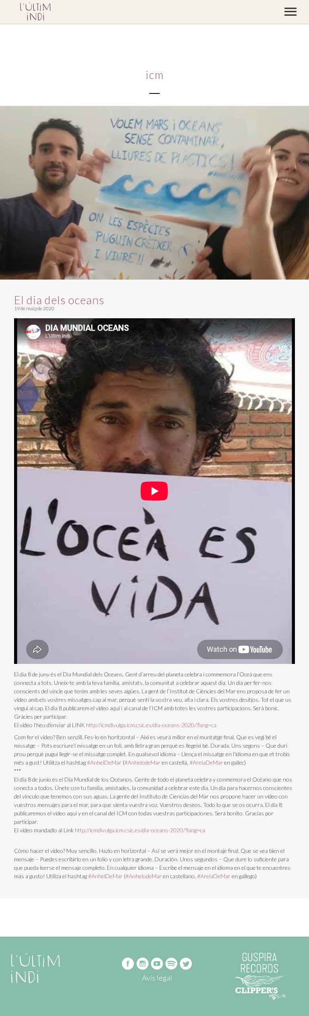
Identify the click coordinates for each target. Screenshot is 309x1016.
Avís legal (157, 977)
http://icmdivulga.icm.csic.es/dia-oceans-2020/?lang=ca (151, 725)
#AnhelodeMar (142, 762)
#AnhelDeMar (104, 762)
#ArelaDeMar (206, 762)
